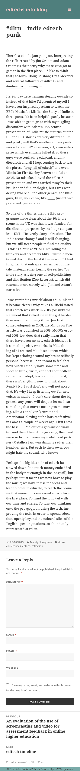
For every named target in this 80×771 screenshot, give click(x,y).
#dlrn (61, 542)
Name (11, 634)
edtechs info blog (26, 9)
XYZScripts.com (64, 769)
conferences (13, 546)
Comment (14, 582)
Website (12, 667)
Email (11, 651)
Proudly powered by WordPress (25, 762)
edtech (26, 546)
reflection (37, 546)
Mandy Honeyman (41, 542)
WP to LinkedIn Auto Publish (23, 769)
